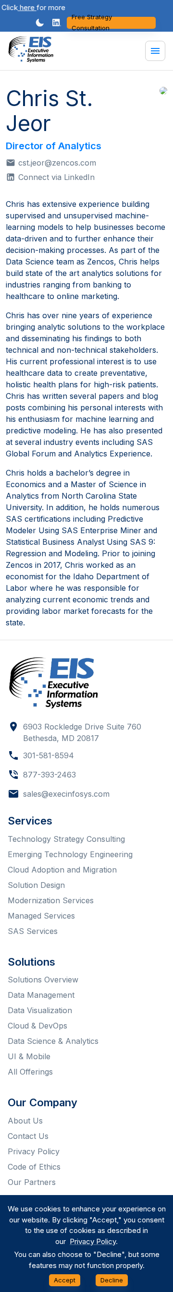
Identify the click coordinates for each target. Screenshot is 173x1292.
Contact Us (28, 1136)
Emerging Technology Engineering (70, 854)
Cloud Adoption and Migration (62, 869)
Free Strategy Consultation (92, 23)
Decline (111, 1280)
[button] (56, 22)
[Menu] (155, 51)
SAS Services (33, 931)
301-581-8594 (48, 755)
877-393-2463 (49, 774)
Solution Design (36, 885)
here (22, 7)
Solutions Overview (43, 979)
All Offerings (30, 1072)
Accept (64, 1280)
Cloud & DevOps (37, 1025)
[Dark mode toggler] (40, 22)
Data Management (41, 995)
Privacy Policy (34, 1151)
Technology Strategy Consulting (66, 839)
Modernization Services (51, 900)
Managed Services (41, 916)
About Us (25, 1120)
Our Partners (32, 1182)
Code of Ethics (34, 1167)
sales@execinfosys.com (66, 794)
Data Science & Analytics (53, 1041)
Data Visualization (40, 1010)
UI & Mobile (29, 1056)
